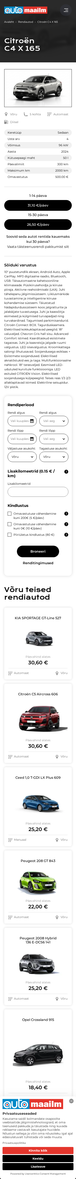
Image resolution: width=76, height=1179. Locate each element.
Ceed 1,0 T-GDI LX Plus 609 (38, 778)
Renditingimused (38, 563)
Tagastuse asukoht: (53, 448)
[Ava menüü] (66, 10)
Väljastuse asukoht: (22, 448)
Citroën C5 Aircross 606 (38, 694)
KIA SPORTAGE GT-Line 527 (38, 618)
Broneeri (38, 551)
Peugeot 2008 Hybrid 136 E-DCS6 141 (38, 940)
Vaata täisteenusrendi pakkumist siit (38, 247)
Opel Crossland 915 (38, 1020)
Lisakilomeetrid (19, 484)
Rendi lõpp (15, 430)
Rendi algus (16, 413)
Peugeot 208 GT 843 (38, 861)
